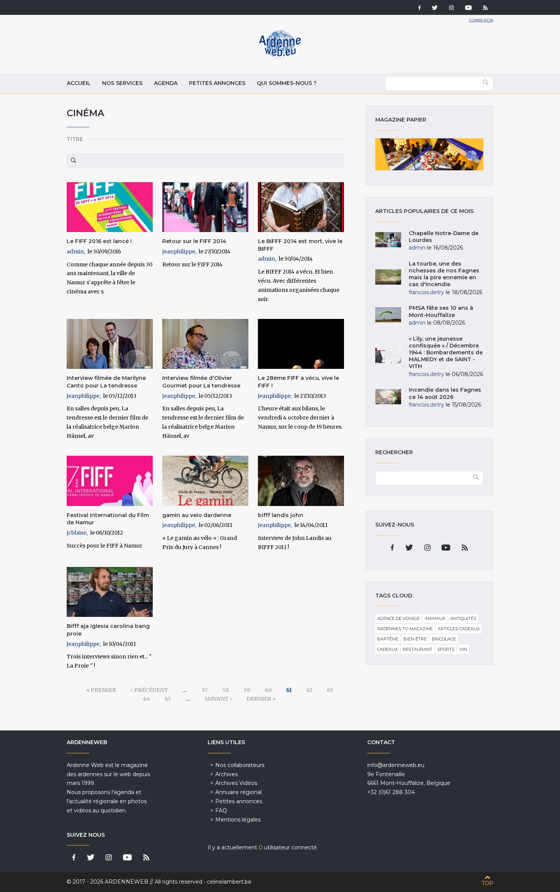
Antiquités (463, 618)
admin (75, 251)
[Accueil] (280, 57)
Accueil (79, 83)
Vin (463, 649)
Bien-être (415, 639)
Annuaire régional (238, 792)
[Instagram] (451, 8)
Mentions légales (238, 819)
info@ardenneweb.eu (395, 765)
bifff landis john (280, 515)
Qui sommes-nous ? (287, 83)
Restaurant (417, 649)
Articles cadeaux (459, 628)
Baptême (387, 639)
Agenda (166, 83)
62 (309, 690)
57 (205, 690)
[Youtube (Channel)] (468, 8)
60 (268, 690)
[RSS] (485, 8)
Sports (445, 649)
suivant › (218, 698)
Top (487, 883)
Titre (75, 139)
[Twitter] (435, 8)
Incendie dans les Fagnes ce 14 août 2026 (445, 393)
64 (146, 698)
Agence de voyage (398, 618)
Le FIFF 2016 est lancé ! (99, 241)
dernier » (261, 698)
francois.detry (426, 292)
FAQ (221, 810)
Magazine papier (429, 154)
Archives (226, 774)
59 (246, 690)
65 (168, 698)
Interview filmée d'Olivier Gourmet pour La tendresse (201, 382)
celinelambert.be (229, 881)
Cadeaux (387, 649)
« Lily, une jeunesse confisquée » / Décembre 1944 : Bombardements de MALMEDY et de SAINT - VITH (446, 352)
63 (330, 690)
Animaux (435, 618)
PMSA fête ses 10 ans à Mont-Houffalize (441, 311)
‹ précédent (149, 690)
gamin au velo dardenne (196, 515)
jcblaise (76, 532)
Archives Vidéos (236, 783)
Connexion (481, 20)
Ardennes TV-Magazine (405, 628)
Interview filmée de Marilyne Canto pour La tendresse (106, 382)
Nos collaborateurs (239, 765)
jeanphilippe (178, 251)
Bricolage (444, 639)
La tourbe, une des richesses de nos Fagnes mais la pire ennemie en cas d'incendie (444, 274)
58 (225, 690)
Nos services (122, 83)
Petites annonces (217, 83)
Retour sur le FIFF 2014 (194, 241)
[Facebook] (419, 8)
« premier (101, 690)
